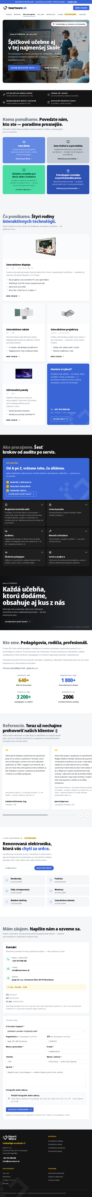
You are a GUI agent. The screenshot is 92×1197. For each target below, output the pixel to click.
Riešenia (17, 14)
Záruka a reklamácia (55, 1176)
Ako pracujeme (29, 14)
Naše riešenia (52, 68)
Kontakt (82, 14)
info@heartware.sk (21, 970)
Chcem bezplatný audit (23, 68)
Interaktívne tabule (55, 1144)
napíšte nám (72, 2)
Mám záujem (81, 8)
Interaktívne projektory (56, 1148)
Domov (9, 14)
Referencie (50, 14)
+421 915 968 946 (62, 409)
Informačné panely (55, 1151)
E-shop (67, 14)
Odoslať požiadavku (18, 1109)
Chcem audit (59, 419)
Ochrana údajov (54, 1180)
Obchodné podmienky (56, 1173)
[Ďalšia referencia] (87, 815)
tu (45, 1008)
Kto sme (40, 14)
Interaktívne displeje (55, 1141)
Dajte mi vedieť (44, 868)
